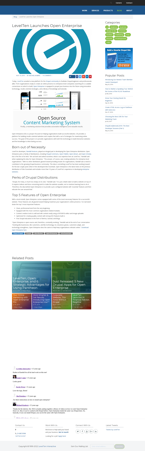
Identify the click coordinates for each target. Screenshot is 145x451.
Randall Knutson (31, 151)
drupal (28, 233)
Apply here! (62, 436)
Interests (122, 31)
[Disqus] (52, 336)
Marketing (119, 35)
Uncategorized (120, 39)
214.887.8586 (21, 433)
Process (109, 39)
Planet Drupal (18, 233)
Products (108, 10)
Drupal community (52, 81)
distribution (38, 233)
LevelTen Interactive (47, 446)
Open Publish (63, 154)
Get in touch (63, 432)
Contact (129, 3)
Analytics (114, 27)
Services (95, 10)
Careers (119, 3)
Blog (119, 10)
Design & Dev (111, 31)
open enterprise (51, 233)
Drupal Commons (52, 154)
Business (123, 27)
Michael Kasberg (34, 75)
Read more (31, 277)
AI (107, 27)
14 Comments (46, 75)
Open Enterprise (38, 86)
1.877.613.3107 (20, 436)
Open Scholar (86, 154)
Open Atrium (73, 154)
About (129, 10)
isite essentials (66, 233)
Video (108, 42)
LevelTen (20, 81)
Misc (128, 35)
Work (84, 10)
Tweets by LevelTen (113, 430)
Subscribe (119, 446)
